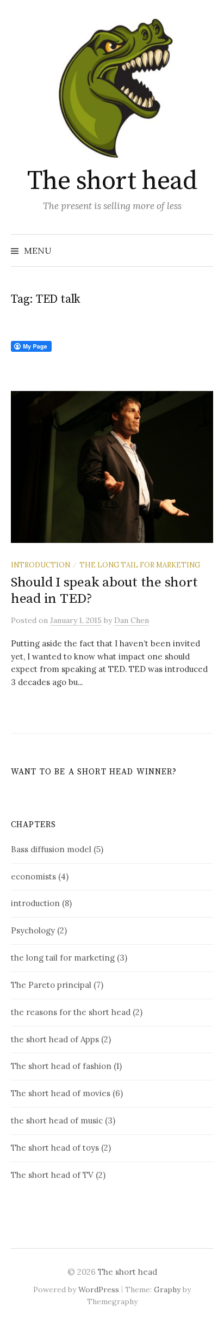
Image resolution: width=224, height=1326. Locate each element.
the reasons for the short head (70, 1012)
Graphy (167, 1289)
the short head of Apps (55, 1039)
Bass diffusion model (51, 849)
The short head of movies (60, 1093)
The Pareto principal (51, 985)
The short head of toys (55, 1147)
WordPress (98, 1289)
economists (33, 876)
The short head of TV (52, 1175)
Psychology (33, 930)
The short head (112, 181)
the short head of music (57, 1120)
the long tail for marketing (139, 564)
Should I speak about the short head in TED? (104, 590)
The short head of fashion (61, 1066)
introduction (40, 564)
